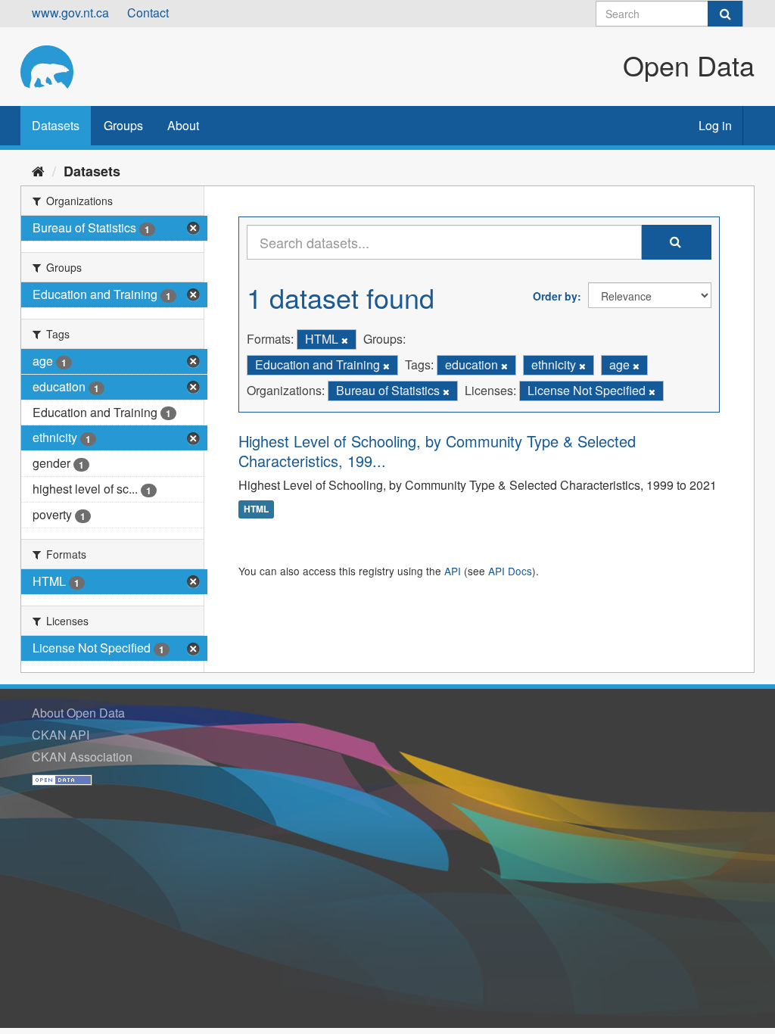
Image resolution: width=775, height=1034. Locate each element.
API (452, 570)
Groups (123, 125)
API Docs (510, 570)
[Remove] (344, 340)
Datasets (55, 125)
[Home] (38, 170)
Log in (715, 125)
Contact (148, 12)
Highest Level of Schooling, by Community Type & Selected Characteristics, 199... (437, 451)
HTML (256, 509)
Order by (555, 296)
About (183, 125)
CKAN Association (82, 756)
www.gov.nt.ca (70, 12)
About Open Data (78, 712)
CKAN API (60, 734)
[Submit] (725, 13)
